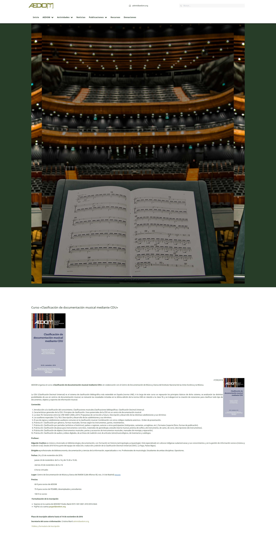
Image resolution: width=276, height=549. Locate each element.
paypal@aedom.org (57, 506)
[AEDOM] (42, 5)
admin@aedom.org (81, 521)
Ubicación (118, 475)
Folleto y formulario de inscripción (45, 526)
